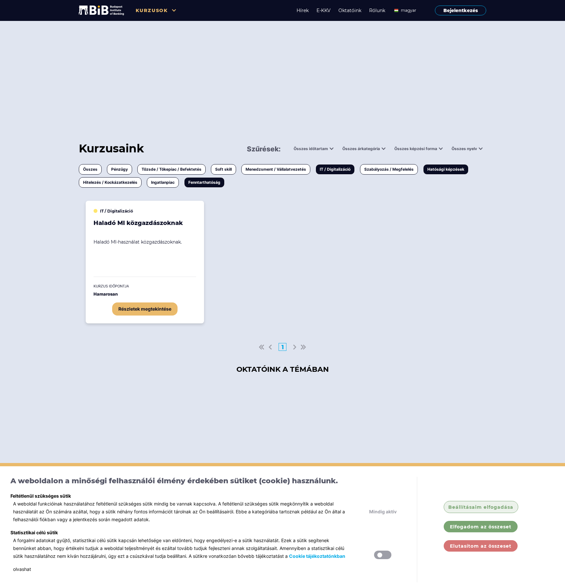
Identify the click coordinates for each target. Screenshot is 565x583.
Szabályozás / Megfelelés (389, 169)
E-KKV (324, 10)
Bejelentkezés (460, 10)
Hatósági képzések (445, 169)
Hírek (303, 10)
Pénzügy (119, 169)
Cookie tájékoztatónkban (317, 556)
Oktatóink (349, 10)
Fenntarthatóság (204, 182)
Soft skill (223, 169)
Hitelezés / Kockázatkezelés (110, 182)
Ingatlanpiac (163, 182)
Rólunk (377, 10)
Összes (90, 169)
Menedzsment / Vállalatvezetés (276, 169)
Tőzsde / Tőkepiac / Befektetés (171, 169)
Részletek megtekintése (144, 309)
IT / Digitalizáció (335, 169)
